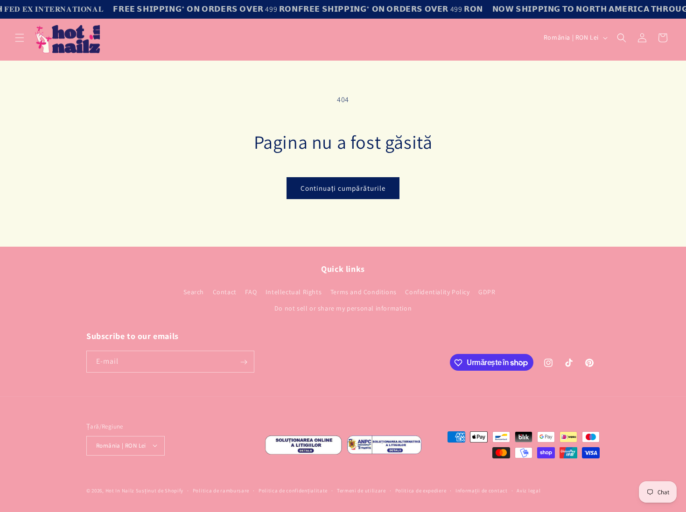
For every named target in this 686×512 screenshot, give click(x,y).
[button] (19, 38)
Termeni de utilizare (361, 490)
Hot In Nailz (119, 490)
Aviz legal (528, 490)
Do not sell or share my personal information (343, 308)
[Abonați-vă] (243, 362)
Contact (225, 292)
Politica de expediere (421, 490)
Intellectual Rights (294, 292)
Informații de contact (481, 490)
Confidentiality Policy (437, 292)
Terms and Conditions (363, 292)
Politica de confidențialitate (293, 490)
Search (193, 292)
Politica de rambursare (221, 490)
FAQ (251, 292)
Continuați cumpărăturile (343, 188)
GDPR (486, 292)
